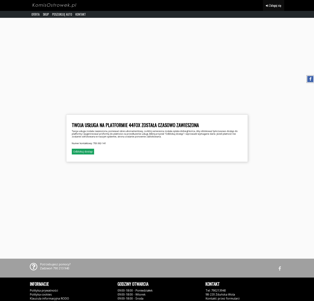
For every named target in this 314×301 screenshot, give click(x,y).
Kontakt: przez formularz (223, 298)
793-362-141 (99, 143)
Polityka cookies (41, 294)
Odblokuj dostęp (83, 151)
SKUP (46, 14)
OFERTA (35, 14)
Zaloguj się (274, 5)
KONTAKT (80, 14)
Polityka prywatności (44, 290)
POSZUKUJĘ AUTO (62, 14)
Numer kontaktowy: (89, 143)
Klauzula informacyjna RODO (49, 298)
